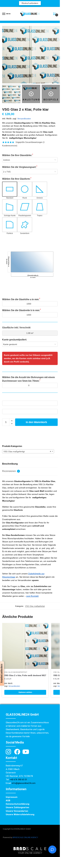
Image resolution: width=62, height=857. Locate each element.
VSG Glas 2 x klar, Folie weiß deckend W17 (25, 675)
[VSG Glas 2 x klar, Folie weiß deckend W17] (25, 646)
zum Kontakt (32, 596)
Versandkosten (24, 119)
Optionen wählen (25, 692)
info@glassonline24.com (23, 783)
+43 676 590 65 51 (19, 779)
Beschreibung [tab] (10, 464)
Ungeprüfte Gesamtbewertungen (29, 142)
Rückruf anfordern (30, 3)
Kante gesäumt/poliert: (14, 339)
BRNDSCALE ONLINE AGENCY (25, 837)
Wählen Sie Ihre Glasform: (16, 179)
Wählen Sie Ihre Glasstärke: (17, 155)
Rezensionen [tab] (10, 471)
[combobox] (28, 451)
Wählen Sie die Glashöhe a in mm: (20, 299)
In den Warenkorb (36, 422)
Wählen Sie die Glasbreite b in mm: (21, 310)
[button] (11, 421)
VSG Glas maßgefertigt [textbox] (27, 451)
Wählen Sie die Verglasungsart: (19, 167)
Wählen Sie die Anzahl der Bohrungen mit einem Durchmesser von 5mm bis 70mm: (28, 379)
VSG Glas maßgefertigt (35, 606)
